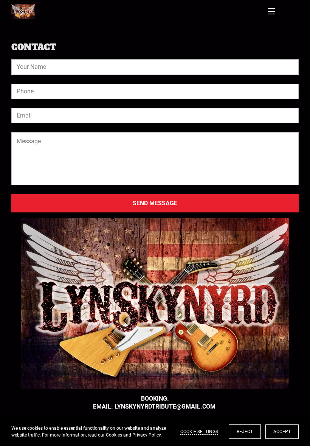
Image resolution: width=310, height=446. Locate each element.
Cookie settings (199, 431)
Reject (245, 431)
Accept (282, 431)
